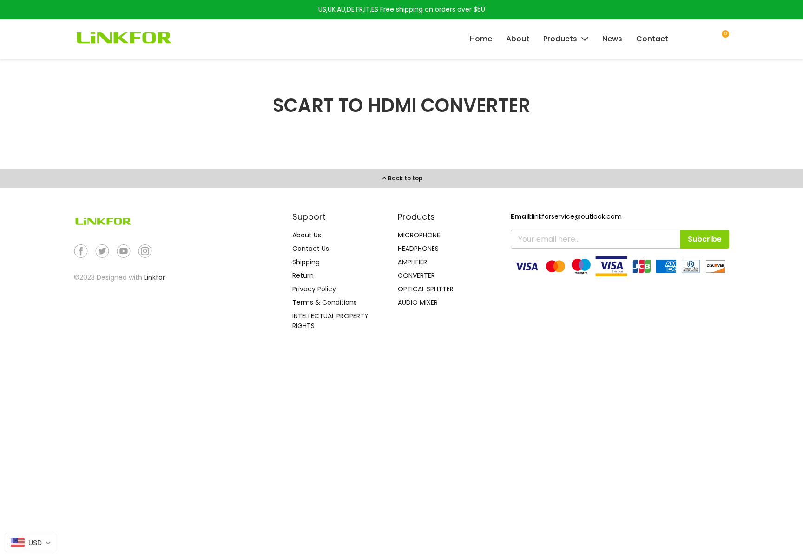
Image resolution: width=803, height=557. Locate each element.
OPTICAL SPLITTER (426, 289)
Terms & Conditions (324, 302)
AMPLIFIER (412, 262)
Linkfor (154, 277)
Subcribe (705, 239)
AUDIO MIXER (418, 302)
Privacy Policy (314, 289)
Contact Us (310, 248)
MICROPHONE (419, 235)
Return (303, 275)
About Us (306, 235)
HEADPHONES (418, 248)
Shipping (306, 262)
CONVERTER (416, 275)
